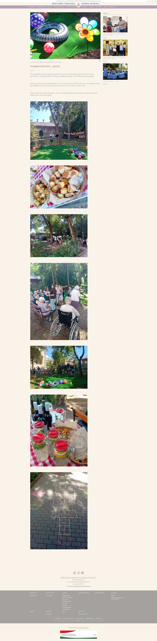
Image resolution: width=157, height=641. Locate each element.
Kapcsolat (112, 7)
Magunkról (31, 7)
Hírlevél (57, 618)
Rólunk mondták (33, 595)
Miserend (84, 7)
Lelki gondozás (71, 7)
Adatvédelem (80, 618)
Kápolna (113, 595)
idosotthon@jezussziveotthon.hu (94, 1)
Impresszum (89, 618)
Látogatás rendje (59, 7)
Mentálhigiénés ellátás (67, 601)
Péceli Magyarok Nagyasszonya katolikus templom (117, 598)
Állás (105, 7)
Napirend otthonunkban (67, 597)
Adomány (99, 7)
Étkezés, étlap (65, 599)
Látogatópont (49, 614)
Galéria (91, 7)
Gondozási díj (49, 595)
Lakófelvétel (41, 7)
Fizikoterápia (65, 603)
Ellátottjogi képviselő (82, 614)
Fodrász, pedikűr (65, 609)
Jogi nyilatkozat (68, 618)
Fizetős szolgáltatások (66, 607)
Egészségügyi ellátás (66, 595)
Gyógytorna (64, 605)
